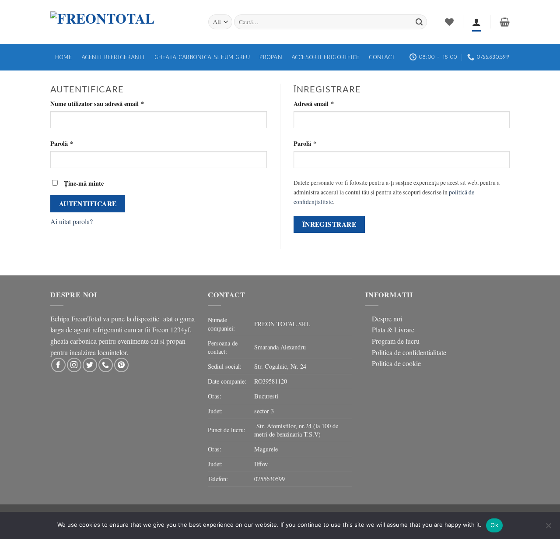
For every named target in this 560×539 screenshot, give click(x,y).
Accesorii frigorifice (325, 57)
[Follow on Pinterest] (121, 365)
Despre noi (387, 318)
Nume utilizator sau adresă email (112, 103)
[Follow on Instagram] (74, 365)
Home (63, 57)
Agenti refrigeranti (113, 57)
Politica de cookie (396, 363)
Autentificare (88, 203)
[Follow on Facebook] (58, 365)
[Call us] (105, 365)
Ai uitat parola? (71, 221)
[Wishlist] (449, 22)
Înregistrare (329, 224)
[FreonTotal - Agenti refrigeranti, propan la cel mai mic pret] (122, 21)
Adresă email (329, 103)
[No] (548, 528)
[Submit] (419, 21)
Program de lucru (396, 340)
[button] (505, 22)
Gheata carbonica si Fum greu (202, 57)
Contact (382, 57)
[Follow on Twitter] (90, 365)
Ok (494, 524)
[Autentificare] (476, 22)
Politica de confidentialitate (409, 352)
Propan (270, 57)
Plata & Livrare (393, 329)
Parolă (77, 143)
